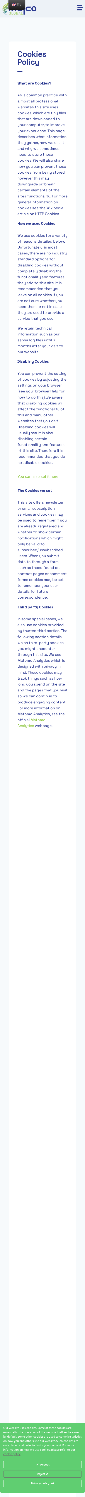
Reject (41, 1474)
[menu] (16, 5)
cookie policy (11, 1454)
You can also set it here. (38, 476)
